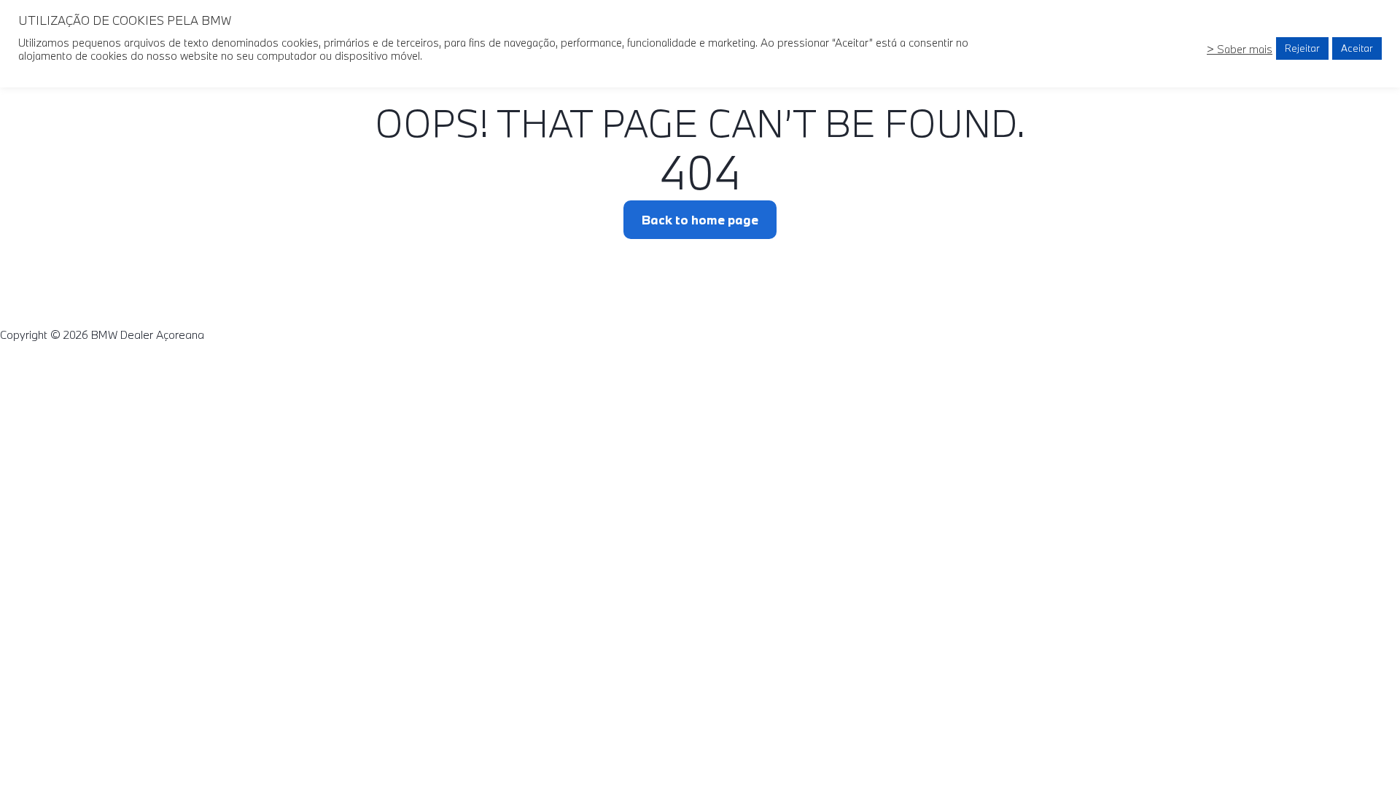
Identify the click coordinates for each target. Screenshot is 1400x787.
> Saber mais (1239, 48)
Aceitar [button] (1357, 48)
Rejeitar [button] (1302, 48)
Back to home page (700, 219)
